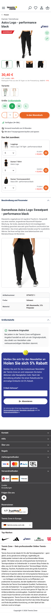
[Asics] (45, 26)
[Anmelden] (42, 8)
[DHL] (15, 478)
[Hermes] (24, 478)
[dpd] (5, 478)
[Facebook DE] (3, 497)
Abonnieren (27, 401)
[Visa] (5, 464)
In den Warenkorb (35, 115)
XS (4, 106)
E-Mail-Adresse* (11, 388)
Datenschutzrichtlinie (11, 412)
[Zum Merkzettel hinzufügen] (47, 32)
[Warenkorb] (48, 8)
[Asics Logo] (6, 163)
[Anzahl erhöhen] (16, 115)
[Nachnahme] (33, 464)
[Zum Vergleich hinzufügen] (47, 38)
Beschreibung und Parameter (14, 200)
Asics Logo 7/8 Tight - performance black (26, 147)
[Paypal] (24, 464)
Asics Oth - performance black (22, 182)
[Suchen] (30, 8)
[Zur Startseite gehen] (12, 8)
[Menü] (3, 8)
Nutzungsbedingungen (11, 410)
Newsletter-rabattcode (27, 410)
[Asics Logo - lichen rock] (5, 92)
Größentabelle (7, 320)
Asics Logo (15, 164)
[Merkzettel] (36, 8)
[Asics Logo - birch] (14, 92)
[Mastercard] (15, 464)
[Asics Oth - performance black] (6, 180)
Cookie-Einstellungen (3, 486)
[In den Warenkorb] (45, 152)
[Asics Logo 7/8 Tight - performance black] (6, 145)
